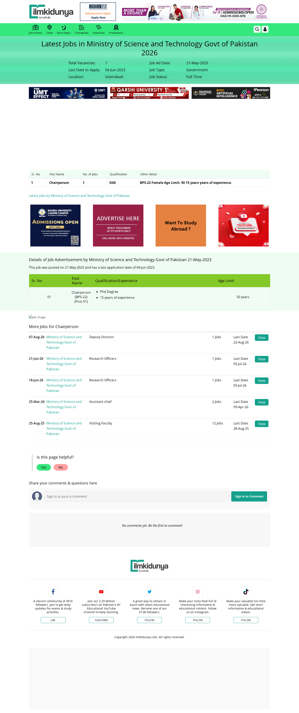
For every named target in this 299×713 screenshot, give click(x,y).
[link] (98, 11)
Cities (49, 33)
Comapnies (81, 33)
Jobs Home (35, 33)
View (261, 337)
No (61, 467)
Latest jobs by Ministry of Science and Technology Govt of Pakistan (79, 195)
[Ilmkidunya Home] (51, 11)
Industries (99, 33)
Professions (116, 33)
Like (53, 620)
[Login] (265, 29)
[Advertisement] (149, 130)
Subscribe (101, 620)
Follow (149, 620)
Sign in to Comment (249, 496)
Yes (43, 467)
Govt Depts (64, 33)
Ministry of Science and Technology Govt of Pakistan (64, 342)
